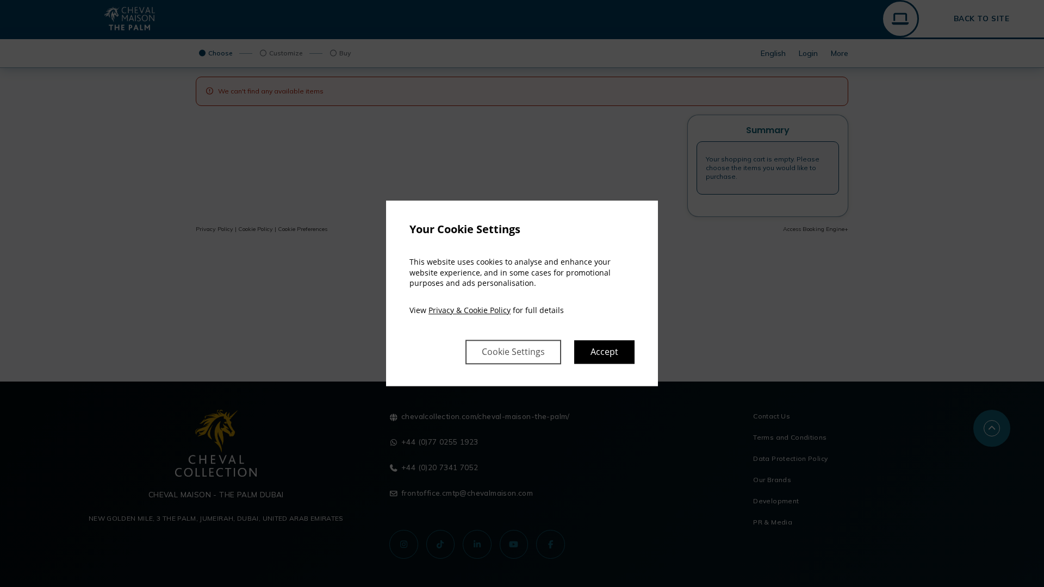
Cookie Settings (513, 352)
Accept (604, 352)
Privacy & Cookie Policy (469, 310)
